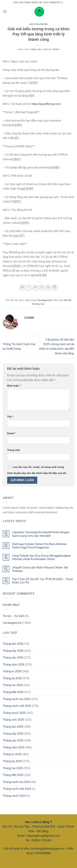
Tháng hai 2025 (13, 768)
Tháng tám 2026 (13, 643)
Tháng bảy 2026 (13, 650)
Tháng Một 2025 (13, 775)
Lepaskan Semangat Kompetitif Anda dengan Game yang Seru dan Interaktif (40, 534)
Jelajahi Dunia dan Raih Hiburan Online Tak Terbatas (40, 569)
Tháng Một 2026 (13, 692)
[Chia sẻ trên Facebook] (29, 288)
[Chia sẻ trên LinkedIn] (55, 288)
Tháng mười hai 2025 (16, 699)
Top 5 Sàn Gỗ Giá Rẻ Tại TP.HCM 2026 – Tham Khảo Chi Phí (42, 581)
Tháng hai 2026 (13, 685)
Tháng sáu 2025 (13, 740)
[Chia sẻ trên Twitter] (35, 288)
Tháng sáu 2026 (13, 657)
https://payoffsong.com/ (46, 103)
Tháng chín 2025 (13, 719)
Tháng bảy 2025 (13, 733)
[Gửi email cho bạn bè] (42, 288)
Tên (10, 416)
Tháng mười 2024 (14, 795)
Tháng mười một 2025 (17, 705)
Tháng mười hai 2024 (16, 781)
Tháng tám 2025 (13, 726)
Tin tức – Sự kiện (14, 616)
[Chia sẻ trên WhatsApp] (22, 288)
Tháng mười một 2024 (17, 788)
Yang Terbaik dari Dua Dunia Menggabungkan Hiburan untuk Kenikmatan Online (41, 557)
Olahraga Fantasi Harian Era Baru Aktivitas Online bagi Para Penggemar (39, 545)
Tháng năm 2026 (13, 664)
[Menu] (5, 11)
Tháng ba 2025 (12, 761)
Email (11, 433)
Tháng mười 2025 (14, 712)
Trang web (13, 450)
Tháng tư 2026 (12, 671)
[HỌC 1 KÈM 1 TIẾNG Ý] (38, 11)
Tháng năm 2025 (13, 747)
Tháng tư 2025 (12, 754)
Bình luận (14, 385)
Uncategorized (38, 24)
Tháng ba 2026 (12, 678)
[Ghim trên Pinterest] (48, 288)
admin (56, 49)
